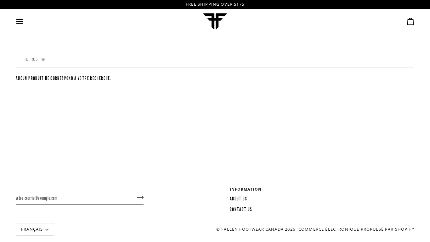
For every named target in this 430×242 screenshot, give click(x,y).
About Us (238, 199)
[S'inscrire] (138, 197)
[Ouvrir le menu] (25, 21)
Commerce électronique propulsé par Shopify (356, 229)
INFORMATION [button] (246, 189)
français (32, 229)
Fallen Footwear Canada (252, 229)
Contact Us (241, 209)
